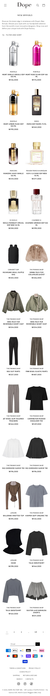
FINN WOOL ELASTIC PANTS (37, 371)
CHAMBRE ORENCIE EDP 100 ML (36, 224)
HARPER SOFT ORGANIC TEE (36, 516)
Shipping (16, 675)
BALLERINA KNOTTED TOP (13, 516)
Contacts (29, 679)
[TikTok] (31, 685)
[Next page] (43, 632)
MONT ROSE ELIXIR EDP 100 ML (36, 76)
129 (36, 632)
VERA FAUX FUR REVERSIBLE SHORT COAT (13, 323)
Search (20, 679)
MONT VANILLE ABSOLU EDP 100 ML (13, 76)
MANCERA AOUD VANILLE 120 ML (13, 174)
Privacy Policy (35, 668)
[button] (5, 5)
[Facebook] (25, 685)
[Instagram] (19, 685)
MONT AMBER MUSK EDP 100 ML (13, 125)
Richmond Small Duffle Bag (13, 273)
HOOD (13, 563)
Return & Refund (30, 675)
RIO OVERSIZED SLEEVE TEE (13, 468)
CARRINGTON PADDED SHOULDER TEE (37, 420)
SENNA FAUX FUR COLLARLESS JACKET (36, 273)
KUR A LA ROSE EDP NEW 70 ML (36, 174)
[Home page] (24, 5)
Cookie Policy (25, 672)
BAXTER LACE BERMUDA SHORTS (37, 611)
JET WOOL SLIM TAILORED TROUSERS (13, 420)
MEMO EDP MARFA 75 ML (36, 124)
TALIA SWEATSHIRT (36, 563)
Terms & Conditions (17, 668)
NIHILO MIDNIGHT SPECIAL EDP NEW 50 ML (13, 224)
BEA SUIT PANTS (13, 371)
